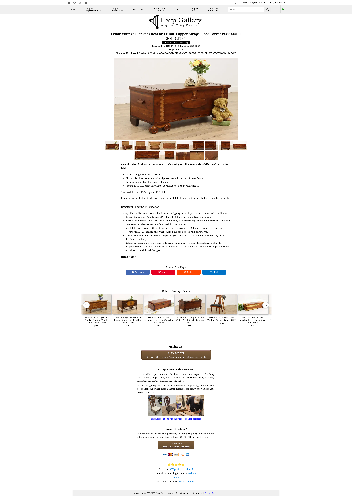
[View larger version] (176, 98)
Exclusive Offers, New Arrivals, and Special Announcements (176, 355)
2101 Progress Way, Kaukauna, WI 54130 (254, 3)
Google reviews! (186, 481)
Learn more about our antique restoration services (176, 418)
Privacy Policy (211, 493)
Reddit (189, 272)
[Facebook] (69, 2)
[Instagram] (80, 2)
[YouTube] (86, 2)
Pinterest (164, 272)
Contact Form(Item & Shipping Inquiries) (176, 445)
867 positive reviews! (181, 469)
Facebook (139, 272)
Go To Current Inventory (177, 42)
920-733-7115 (280, 3)
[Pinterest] (74, 2)
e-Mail (215, 272)
